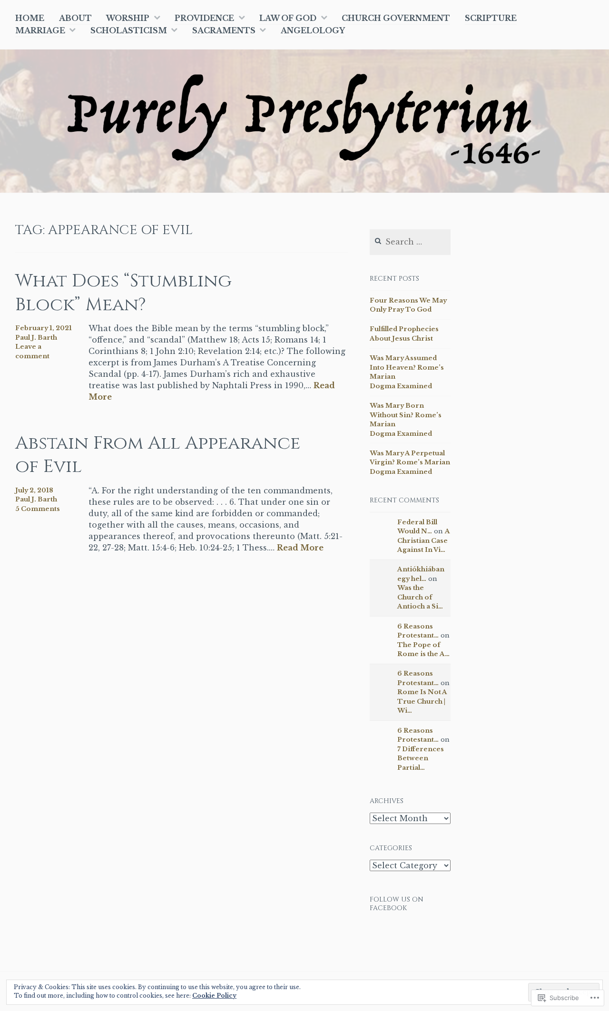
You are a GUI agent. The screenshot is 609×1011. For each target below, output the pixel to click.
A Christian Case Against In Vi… (423, 540)
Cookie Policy (214, 995)
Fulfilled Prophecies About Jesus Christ (404, 334)
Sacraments (223, 30)
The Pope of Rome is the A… (423, 649)
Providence (204, 18)
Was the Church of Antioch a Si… (420, 597)
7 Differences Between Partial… (420, 758)
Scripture (491, 18)
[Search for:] (410, 242)
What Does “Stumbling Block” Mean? (123, 292)
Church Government (396, 18)
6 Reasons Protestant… (418, 631)
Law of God (287, 18)
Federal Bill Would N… (417, 527)
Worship (127, 18)
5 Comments (37, 509)
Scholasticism (128, 30)
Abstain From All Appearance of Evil (157, 455)
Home (29, 18)
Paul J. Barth (36, 338)
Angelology (313, 30)
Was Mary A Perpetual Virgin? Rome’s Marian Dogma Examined (410, 462)
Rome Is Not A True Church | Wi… (422, 701)
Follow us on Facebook (396, 904)
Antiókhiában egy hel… (420, 574)
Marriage (40, 30)
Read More (300, 548)
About (75, 18)
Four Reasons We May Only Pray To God (408, 305)
